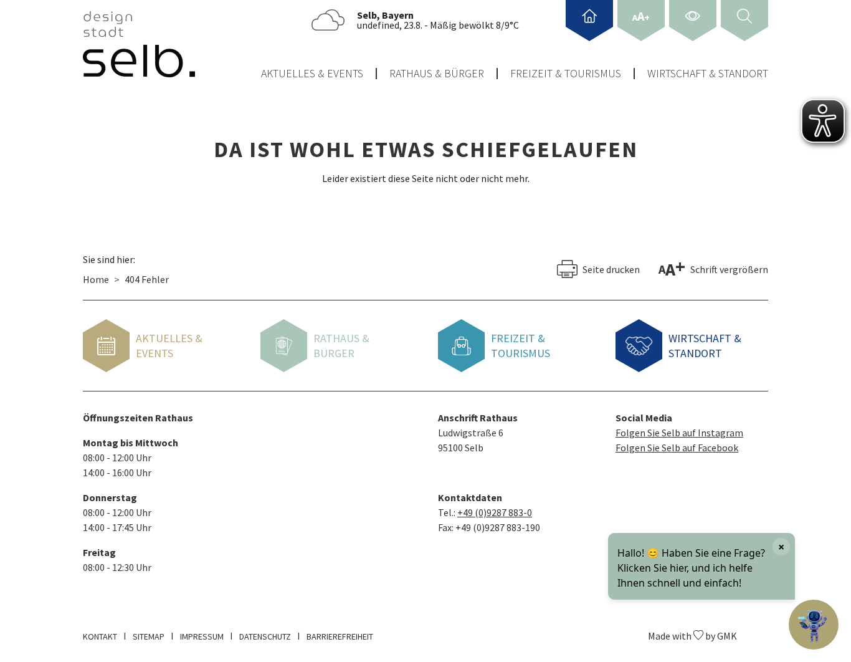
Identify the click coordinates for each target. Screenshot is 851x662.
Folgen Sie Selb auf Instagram (679, 432)
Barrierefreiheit (340, 636)
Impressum (202, 636)
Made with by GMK (692, 636)
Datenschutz (265, 636)
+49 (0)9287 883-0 (494, 512)
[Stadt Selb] (139, 44)
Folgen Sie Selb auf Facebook (677, 447)
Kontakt (100, 636)
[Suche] (744, 20)
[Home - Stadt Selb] (589, 20)
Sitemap (148, 636)
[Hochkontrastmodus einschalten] (692, 20)
